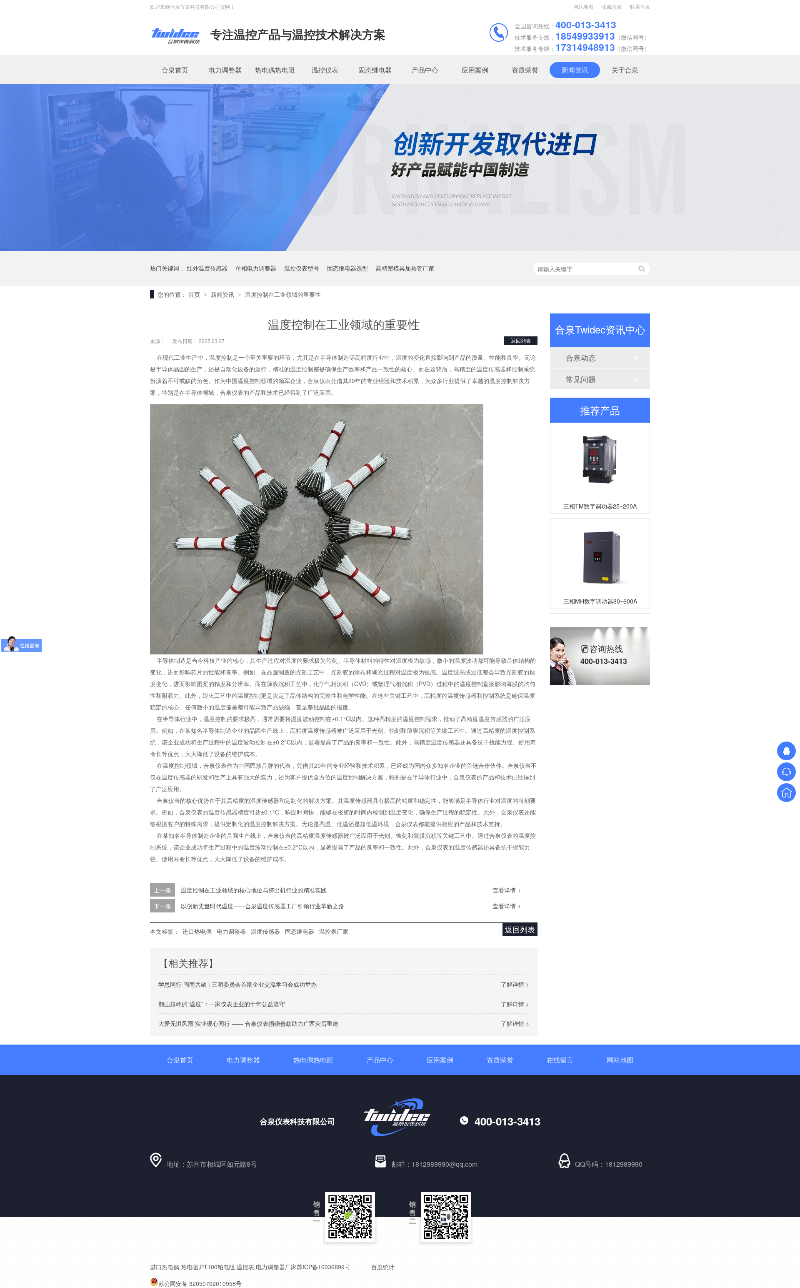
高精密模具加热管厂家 (405, 268)
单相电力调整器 (255, 268)
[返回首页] (786, 792)
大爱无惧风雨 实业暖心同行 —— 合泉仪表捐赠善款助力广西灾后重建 (248, 1023)
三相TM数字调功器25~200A (600, 495)
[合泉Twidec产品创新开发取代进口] (400, 248)
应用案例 (475, 70)
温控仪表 (325, 70)
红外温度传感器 (207, 268)
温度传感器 (265, 931)
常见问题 (581, 378)
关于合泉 (625, 70)
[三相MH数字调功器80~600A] (600, 545)
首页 (195, 294)
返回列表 (521, 340)
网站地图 (583, 6)
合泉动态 (581, 357)
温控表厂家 (333, 931)
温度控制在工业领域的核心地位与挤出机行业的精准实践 (254, 890)
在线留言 (560, 1060)
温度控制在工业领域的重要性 (283, 294)
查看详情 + (506, 890)
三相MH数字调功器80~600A (600, 590)
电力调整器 (225, 70)
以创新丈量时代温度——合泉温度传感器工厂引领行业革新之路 (262, 906)
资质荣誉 (525, 70)
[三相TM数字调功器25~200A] (600, 450)
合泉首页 (175, 70)
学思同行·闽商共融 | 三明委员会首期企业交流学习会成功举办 (237, 984)
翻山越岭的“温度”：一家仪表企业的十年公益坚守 (221, 1004)
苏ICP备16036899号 (323, 1267)
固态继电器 (375, 70)
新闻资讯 (575, 70)
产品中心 (425, 70)
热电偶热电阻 (275, 70)
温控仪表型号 (301, 268)
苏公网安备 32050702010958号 (200, 1283)
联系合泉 (640, 6)
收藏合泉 (612, 6)
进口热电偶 (197, 931)
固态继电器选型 (347, 268)
